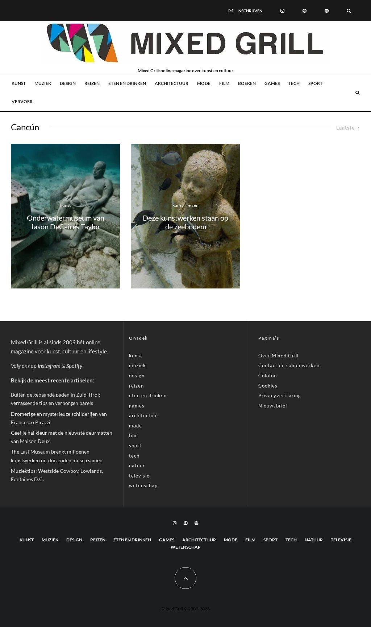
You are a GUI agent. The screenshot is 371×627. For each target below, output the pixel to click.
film (224, 83)
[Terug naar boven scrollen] (185, 578)
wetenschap (143, 485)
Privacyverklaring (279, 395)
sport (315, 83)
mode (203, 83)
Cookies (268, 386)
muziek (42, 83)
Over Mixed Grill (278, 355)
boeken (247, 83)
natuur (137, 465)
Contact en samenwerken (289, 365)
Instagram (49, 365)
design (68, 83)
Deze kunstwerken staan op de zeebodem (185, 222)
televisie (139, 476)
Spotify (74, 365)
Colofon (267, 375)
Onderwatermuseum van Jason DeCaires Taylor (65, 222)
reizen (92, 83)
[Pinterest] (304, 10)
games (272, 83)
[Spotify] (327, 10)
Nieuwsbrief (272, 406)
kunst (19, 83)
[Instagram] (282, 10)
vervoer (22, 101)
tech (294, 83)
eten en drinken (127, 83)
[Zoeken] (349, 10)
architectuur (171, 83)
